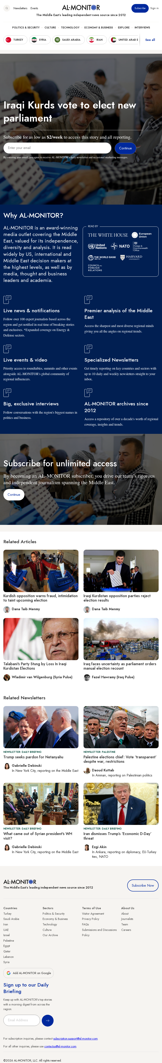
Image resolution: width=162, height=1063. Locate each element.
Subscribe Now (143, 885)
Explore (124, 27)
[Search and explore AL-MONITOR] (6, 8)
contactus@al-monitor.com (60, 1046)
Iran (5, 924)
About (124, 914)
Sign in (154, 8)
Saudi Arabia (11, 919)
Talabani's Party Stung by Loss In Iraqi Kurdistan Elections (34, 666)
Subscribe (140, 8)
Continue (14, 494)
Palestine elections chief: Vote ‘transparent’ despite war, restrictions (120, 759)
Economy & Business (98, 27)
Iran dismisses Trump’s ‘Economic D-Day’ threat (117, 836)
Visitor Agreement (93, 914)
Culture (50, 27)
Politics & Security (25, 27)
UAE (6, 930)
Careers (126, 930)
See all (150, 40)
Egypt (6, 946)
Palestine (8, 940)
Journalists (127, 919)
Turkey (7, 914)
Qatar (7, 951)
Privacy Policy (90, 919)
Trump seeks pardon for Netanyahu (33, 757)
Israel (6, 935)
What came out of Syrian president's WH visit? (37, 836)
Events (34, 8)
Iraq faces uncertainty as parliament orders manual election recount (120, 666)
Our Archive (50, 935)
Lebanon (8, 957)
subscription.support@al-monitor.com (75, 1038)
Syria (6, 962)
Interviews (142, 27)
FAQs (85, 924)
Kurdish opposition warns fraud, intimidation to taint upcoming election (40, 598)
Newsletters (20, 8)
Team (124, 924)
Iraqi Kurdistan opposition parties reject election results (117, 598)
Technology (70, 27)
